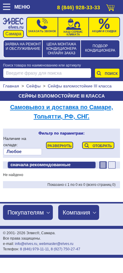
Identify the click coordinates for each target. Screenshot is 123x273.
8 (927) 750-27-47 (65, 249)
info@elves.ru (26, 244)
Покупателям (25, 212)
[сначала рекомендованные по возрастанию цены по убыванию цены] (51, 165)
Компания (76, 212)
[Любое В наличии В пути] (22, 151)
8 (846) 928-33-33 (78, 7)
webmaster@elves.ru (56, 244)
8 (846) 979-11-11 (34, 249)
